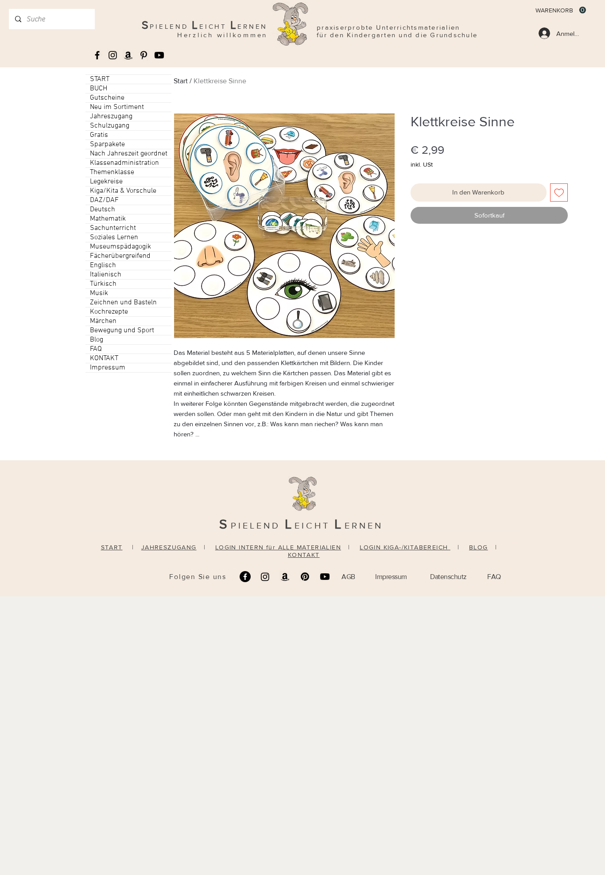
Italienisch (105, 274)
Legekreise (106, 181)
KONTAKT (104, 358)
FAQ (96, 349)
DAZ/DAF (104, 200)
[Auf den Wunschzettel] (559, 192)
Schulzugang (109, 125)
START (99, 79)
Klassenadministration (124, 163)
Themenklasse (112, 172)
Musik (99, 293)
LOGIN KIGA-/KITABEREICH (405, 547)
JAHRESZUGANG (169, 547)
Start (181, 81)
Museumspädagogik (120, 246)
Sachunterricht (113, 228)
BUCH (98, 88)
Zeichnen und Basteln (123, 302)
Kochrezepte (109, 311)
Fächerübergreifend (120, 256)
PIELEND (258, 525)
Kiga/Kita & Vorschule (123, 191)
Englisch (103, 265)
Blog (96, 339)
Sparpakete (107, 144)
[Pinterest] (304, 576)
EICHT (314, 525)
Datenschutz (448, 576)
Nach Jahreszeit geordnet (128, 153)
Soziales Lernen (114, 237)
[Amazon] (285, 576)
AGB (348, 576)
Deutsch (102, 209)
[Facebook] (245, 576)
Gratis (99, 135)
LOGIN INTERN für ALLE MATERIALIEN (278, 547)
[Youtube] (159, 55)
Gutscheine (107, 97)
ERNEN (364, 525)
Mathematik (108, 218)
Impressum (107, 367)
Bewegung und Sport (122, 330)
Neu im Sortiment (117, 107)
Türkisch (103, 284)
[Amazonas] (128, 55)
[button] (560, 10)
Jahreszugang (111, 116)
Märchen (103, 321)
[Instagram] (265, 576)
